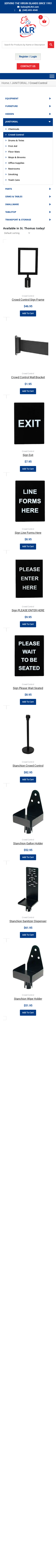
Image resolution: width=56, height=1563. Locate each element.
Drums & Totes (16, 140)
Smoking (13, 174)
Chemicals (13, 129)
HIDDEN (9, 114)
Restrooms (14, 168)
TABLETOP (10, 212)
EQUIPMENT (11, 98)
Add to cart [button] (28, 313)
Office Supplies (16, 162)
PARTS (8, 189)
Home (5, 83)
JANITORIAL (19, 83)
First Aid (12, 146)
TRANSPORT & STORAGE (18, 219)
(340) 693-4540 (30, 10)
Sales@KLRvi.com (30, 7)
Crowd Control (16, 134)
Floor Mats (14, 151)
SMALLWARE (12, 204)
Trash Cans (14, 179)
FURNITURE (11, 106)
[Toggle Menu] (51, 76)
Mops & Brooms (17, 157)
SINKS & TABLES (13, 196)
